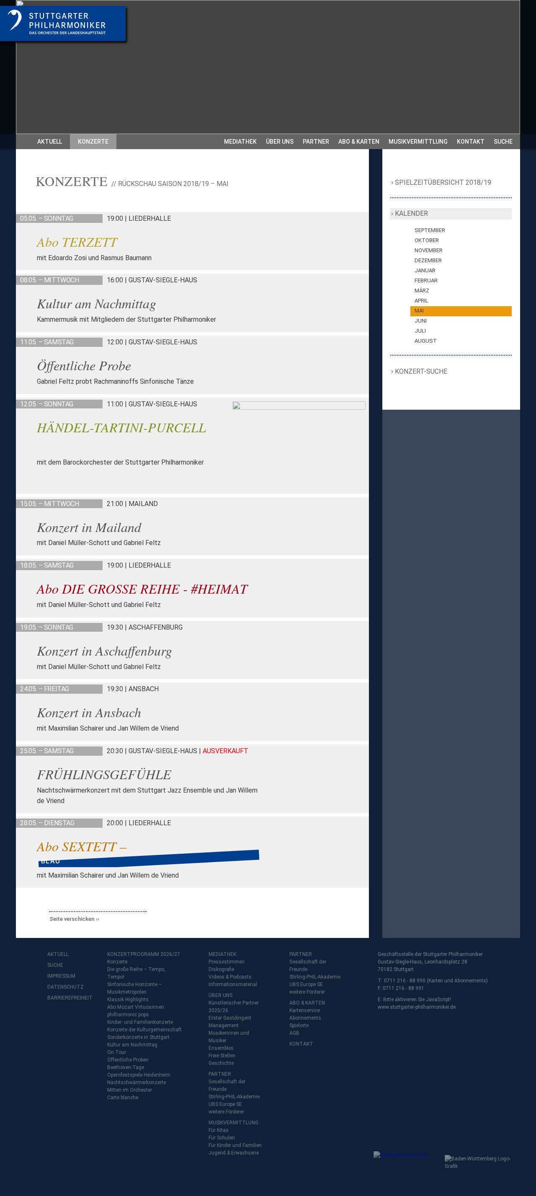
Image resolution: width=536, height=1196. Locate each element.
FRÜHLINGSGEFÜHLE (104, 774)
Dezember (428, 260)
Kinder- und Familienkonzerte (140, 1022)
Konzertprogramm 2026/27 (143, 954)
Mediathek (240, 141)
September (430, 230)
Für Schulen (222, 1138)
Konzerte (93, 141)
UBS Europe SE (225, 1104)
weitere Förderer (226, 1112)
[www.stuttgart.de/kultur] (407, 1168)
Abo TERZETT (77, 241)
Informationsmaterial (233, 984)
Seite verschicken (71, 919)
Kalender (411, 213)
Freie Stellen (222, 1056)
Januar (425, 270)
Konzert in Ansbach (89, 712)
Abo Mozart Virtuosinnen (135, 1007)
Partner (316, 141)
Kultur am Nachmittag (96, 303)
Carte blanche (122, 1097)
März (422, 290)
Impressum (61, 976)
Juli (420, 331)
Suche (503, 141)
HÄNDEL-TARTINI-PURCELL (121, 427)
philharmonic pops (128, 1015)
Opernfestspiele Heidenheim (138, 1075)
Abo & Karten (358, 141)
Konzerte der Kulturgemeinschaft (144, 1030)
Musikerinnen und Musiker (229, 1037)
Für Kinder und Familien (235, 1145)
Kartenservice (304, 1010)
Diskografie (221, 969)
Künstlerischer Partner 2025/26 (234, 1006)
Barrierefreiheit (64, 998)
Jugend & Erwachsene (234, 1153)
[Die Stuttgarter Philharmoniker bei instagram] (73, 1020)
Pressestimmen (227, 962)
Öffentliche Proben (128, 1060)
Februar (426, 280)
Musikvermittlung (418, 141)
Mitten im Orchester (129, 1090)
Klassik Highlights (128, 999)
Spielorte (299, 1025)
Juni (421, 321)
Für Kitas (219, 1130)
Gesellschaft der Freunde (227, 1085)
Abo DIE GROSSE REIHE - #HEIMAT (142, 588)
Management (224, 1025)
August (426, 341)
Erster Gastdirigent (230, 1018)
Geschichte (221, 1063)
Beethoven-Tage (125, 1067)
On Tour (116, 1052)
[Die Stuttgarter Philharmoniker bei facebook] (54, 1020)
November (429, 250)
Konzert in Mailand (89, 527)
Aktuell (49, 141)
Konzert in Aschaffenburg (104, 650)
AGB (294, 1033)
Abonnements (305, 1018)
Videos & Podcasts (230, 977)
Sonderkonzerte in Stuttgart (138, 1037)
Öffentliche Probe (84, 365)
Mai (419, 310)
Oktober (427, 240)
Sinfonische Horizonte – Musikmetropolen (134, 988)
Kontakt (470, 141)
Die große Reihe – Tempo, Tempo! (136, 973)
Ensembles (221, 1048)
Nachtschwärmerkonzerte (136, 1082)
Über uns (280, 141)
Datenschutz (64, 987)
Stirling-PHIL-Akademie (234, 1097)
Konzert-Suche (421, 371)
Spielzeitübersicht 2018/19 (443, 182)
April (421, 300)
